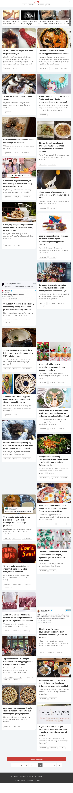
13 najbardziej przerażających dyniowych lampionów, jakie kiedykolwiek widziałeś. (16, 569)
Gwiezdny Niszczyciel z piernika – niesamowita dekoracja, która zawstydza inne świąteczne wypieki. (54, 288)
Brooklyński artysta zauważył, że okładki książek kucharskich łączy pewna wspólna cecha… (17, 184)
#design (7, 584)
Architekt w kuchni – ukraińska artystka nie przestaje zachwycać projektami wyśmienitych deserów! (18, 618)
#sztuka (17, 245)
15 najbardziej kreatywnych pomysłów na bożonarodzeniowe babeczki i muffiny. (53, 367)
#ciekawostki (9, 677)
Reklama (30, 780)
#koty (16, 153)
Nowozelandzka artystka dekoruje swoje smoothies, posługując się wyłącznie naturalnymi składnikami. (54, 413)
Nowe (24, 4)
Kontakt (38, 780)
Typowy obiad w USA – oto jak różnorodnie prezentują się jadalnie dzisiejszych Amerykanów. (18, 662)
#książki (16, 197)
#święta (43, 306)
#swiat (62, 748)
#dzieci (42, 652)
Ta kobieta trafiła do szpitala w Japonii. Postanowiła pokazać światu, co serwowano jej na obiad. (53, 683)
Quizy (48, 4)
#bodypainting (9, 243)
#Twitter (7, 322)
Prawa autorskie (26, 776)
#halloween (17, 584)
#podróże (53, 748)
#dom (19, 677)
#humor (7, 68)
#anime (42, 524)
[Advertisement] (19, 265)
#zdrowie (53, 699)
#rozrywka (27, 197)
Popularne (32, 4)
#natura (53, 429)
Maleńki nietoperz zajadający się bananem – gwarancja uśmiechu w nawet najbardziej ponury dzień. (18, 445)
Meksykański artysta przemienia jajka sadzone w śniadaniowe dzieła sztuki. (54, 195)
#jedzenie (16, 68)
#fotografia (22, 243)
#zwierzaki (25, 153)
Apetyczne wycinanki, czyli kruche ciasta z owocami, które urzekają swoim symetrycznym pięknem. (17, 711)
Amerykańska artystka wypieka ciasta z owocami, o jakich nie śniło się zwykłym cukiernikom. (18, 399)
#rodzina (17, 680)
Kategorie (41, 4)
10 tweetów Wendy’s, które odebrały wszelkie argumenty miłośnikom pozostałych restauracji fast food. (18, 307)
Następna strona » (36, 759)
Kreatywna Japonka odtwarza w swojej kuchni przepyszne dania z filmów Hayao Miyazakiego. (53, 508)
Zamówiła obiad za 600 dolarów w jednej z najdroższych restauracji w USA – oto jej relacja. (18, 353)
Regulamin (14, 776)
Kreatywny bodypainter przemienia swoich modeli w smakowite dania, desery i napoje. (18, 227)
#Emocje (7, 320)
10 (59, 765)
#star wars (62, 303)
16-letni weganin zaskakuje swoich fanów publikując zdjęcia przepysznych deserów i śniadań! (54, 99)
